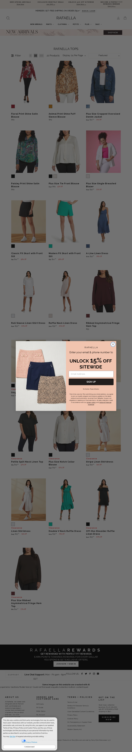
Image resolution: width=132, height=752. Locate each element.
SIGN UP (91, 381)
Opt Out (12, 736)
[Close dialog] (113, 344)
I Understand (29, 747)
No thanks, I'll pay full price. (91, 389)
